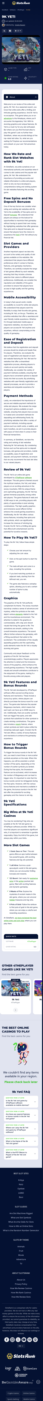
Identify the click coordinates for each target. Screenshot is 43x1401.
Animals (21, 1246)
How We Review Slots (21, 1297)
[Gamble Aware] (17, 1382)
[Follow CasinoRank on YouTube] (24, 1339)
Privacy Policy (21, 1284)
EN (20, 1346)
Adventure (21, 1259)
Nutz (21, 1184)
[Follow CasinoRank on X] (18, 1339)
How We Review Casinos (21, 1288)
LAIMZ (21, 1193)
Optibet (21, 1188)
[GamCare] (30, 1369)
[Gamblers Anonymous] (17, 1369)
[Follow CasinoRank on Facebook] (6, 1339)
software (28, 478)
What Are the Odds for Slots (21, 1222)
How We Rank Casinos (21, 1292)
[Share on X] (4, 31)
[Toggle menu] (3, 3)
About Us (21, 1279)
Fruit (21, 1251)
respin (18, 724)
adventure (8, 118)
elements (19, 614)
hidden (12, 900)
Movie (21, 1255)
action (21, 881)
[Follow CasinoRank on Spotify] (29, 1339)
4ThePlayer (19, 478)
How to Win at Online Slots (21, 1226)
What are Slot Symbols (21, 1217)
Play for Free (21, 49)
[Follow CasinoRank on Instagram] (12, 1339)
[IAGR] (8, 1369)
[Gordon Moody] (21, 1375)
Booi (21, 1197)
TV (21, 1263)
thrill (18, 235)
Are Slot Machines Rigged (21, 1213)
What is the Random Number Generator (21, 1230)
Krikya (21, 1180)
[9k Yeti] (15, 996)
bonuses (13, 215)
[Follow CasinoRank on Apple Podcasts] (35, 1339)
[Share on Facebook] (10, 31)
